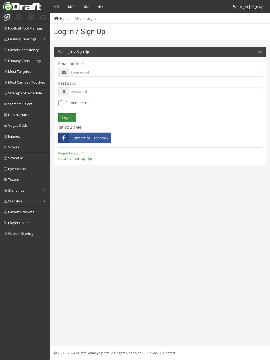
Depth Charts (18, 114)
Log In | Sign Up (250, 6)
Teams (13, 179)
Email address (71, 63)
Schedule (15, 157)
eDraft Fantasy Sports (93, 353)
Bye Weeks (17, 168)
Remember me (78, 102)
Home (65, 18)
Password (67, 83)
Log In (91, 18)
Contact (169, 353)
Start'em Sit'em (20, 103)
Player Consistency (23, 49)
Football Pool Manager (26, 28)
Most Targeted (19, 71)
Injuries (14, 136)
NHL (101, 6)
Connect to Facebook (89, 137)
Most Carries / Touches (26, 82)
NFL (57, 6)
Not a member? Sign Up (75, 158)
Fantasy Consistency (24, 60)
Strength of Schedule (25, 93)
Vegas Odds (18, 125)
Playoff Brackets (21, 212)
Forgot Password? (71, 153)
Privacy (152, 353)
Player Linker (18, 222)
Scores (13, 147)
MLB (71, 6)
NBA (86, 6)
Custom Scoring (20, 233)
